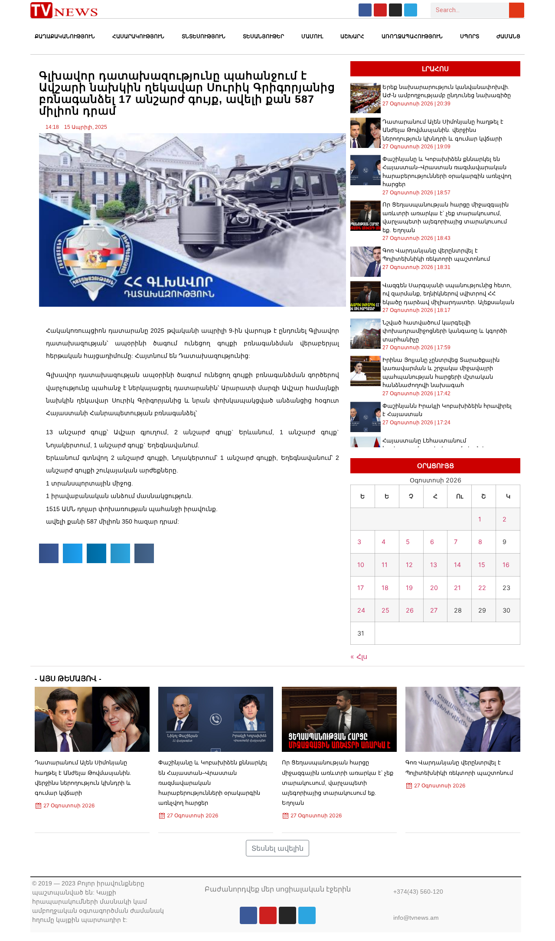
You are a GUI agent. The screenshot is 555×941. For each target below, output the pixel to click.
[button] (49, 553)
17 (360, 587)
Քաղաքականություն (65, 36)
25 (385, 610)
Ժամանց (508, 36)
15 (481, 564)
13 (433, 564)
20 (434, 587)
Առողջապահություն (412, 36)
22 (482, 587)
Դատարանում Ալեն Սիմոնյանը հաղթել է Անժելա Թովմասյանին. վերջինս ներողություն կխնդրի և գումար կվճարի (442, 130)
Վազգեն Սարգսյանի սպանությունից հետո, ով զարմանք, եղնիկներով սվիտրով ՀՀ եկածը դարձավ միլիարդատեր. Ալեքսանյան (448, 293)
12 (409, 564)
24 (361, 610)
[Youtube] (380, 9)
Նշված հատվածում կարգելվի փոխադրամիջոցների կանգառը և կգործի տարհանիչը (444, 331)
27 (433, 610)
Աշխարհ (352, 36)
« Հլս (358, 656)
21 (457, 587)
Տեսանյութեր (263, 36)
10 (360, 564)
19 (409, 587)
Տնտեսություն (203, 36)
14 (457, 564)
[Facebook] (365, 9)
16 (506, 564)
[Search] (516, 10)
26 (410, 610)
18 (385, 587)
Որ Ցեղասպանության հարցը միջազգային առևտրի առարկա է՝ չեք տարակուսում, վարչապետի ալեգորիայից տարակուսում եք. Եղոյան (337, 782)
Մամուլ (312, 36)
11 (385, 564)
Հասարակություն (138, 36)
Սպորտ (469, 36)
